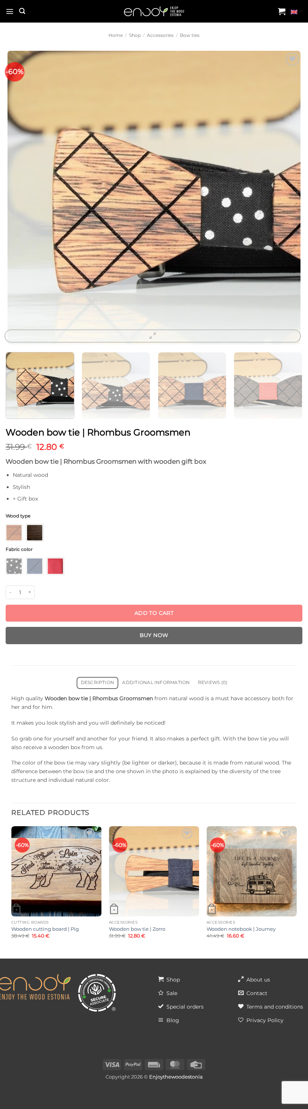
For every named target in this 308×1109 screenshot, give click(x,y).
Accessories (160, 35)
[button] (10, 11)
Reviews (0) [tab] (213, 682)
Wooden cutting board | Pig (45, 929)
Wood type (18, 516)
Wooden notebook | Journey (241, 929)
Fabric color (19, 549)
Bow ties (189, 35)
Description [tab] (98, 682)
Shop (135, 35)
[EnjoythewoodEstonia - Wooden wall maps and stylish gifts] (154, 11)
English (296, 11)
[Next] (290, 197)
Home (116, 35)
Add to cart (154, 613)
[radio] (14, 532)
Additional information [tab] (156, 682)
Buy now (154, 635)
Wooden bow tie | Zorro (137, 929)
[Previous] (17, 197)
